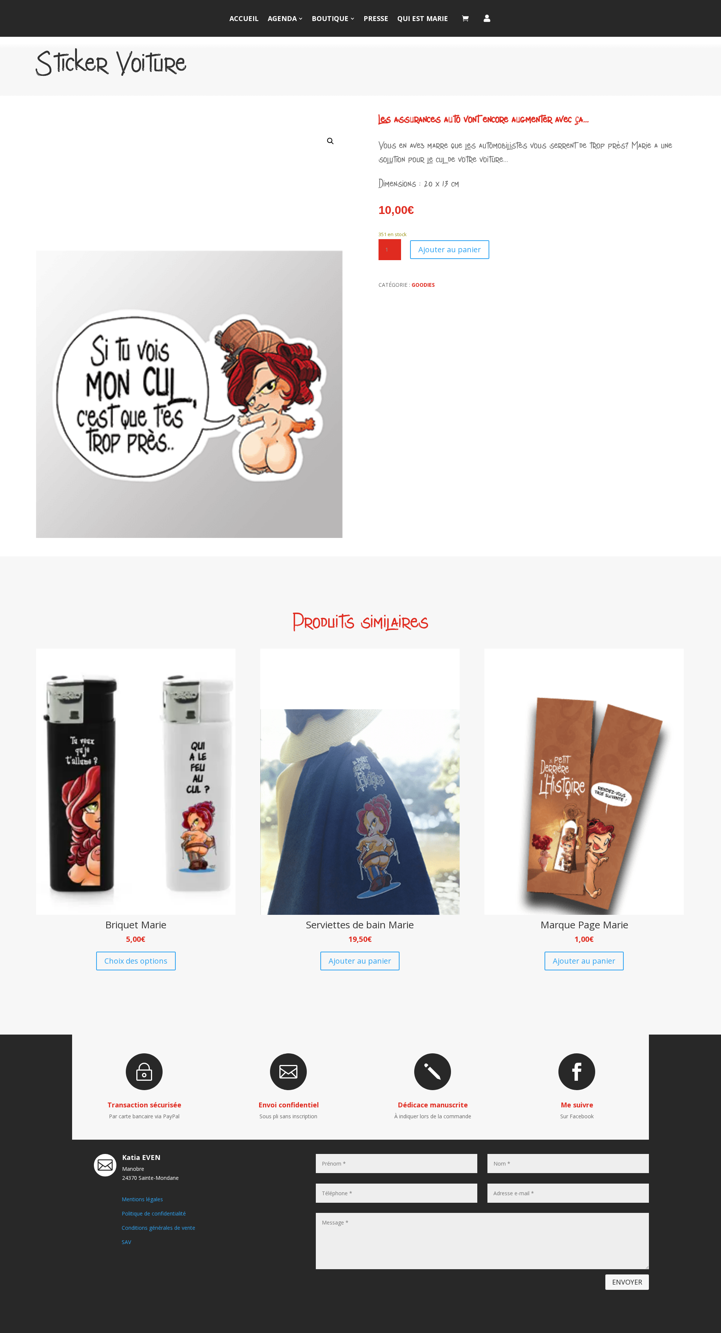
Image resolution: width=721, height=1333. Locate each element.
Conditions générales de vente (158, 1227)
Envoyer (627, 1281)
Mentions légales (142, 1199)
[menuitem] (244, 18)
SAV (126, 1242)
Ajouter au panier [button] (360, 961)
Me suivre (577, 1104)
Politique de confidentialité (154, 1213)
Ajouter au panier (449, 249)
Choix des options (135, 961)
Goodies (423, 284)
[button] (330, 141)
